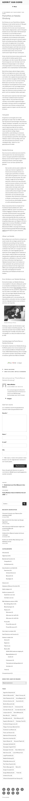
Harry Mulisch (19, 750)
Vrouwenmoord (6, 673)
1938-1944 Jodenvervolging (13, 651)
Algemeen (5, 555)
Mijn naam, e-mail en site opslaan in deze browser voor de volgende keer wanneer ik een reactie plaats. (14, 459)
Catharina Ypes (8, 707)
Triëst (5, 669)
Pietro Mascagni (8, 767)
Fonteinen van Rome (9, 729)
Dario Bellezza (18, 712)
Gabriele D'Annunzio (9, 735)
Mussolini (8, 576)
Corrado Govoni (20, 709)
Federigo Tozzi (20, 721)
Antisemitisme (10, 573)
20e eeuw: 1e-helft (11, 615)
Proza (5, 621)
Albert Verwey (20, 695)
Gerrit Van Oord (12, 2)
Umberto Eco (7, 775)
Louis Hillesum (18, 752)
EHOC (14, 715)
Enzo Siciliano (9, 371)
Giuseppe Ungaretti (9, 747)
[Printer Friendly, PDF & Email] (14, 363)
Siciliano (19, 287)
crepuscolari (7, 712)
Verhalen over (8, 597)
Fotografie (7, 561)
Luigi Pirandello (8, 755)
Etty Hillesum (19, 718)
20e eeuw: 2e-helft (11, 618)
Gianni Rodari (7, 741)
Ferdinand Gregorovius (10, 724)
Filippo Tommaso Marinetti (11, 727)
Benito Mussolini (8, 704)
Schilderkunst (8, 564)
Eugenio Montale (8, 721)
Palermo (6, 646)
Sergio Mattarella (8, 772)
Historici (4, 583)
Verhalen (8, 666)
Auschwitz (19, 701)
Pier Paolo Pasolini (9, 764)
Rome (5, 649)
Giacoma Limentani (9, 738)
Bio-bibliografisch (9, 604)
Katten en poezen (7, 592)
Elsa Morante (7, 718)
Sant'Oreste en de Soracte (9, 634)
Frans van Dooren (8, 732)
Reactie (5, 413)
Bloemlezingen (8, 607)
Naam (4, 434)
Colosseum (9, 660)
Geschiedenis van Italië (8, 568)
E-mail (4, 442)
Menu (15, 6)
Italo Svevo (7, 752)
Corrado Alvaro (8, 709)
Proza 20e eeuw (9, 369)
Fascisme (6, 570)
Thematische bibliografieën (13, 663)
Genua (6, 640)
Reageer (9, 398)
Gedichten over (8, 594)
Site (3, 450)
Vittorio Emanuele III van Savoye (12, 778)
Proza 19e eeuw (10, 624)
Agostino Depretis (9, 692)
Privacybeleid (5, 797)
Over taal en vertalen (8, 631)
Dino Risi (6, 715)
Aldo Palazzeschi (8, 698)
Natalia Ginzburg (20, 371)
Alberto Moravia (8, 695)
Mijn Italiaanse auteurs (8, 601)
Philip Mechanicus (9, 761)
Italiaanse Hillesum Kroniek (9, 586)
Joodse (10, 657)
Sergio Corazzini (8, 770)
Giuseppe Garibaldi (9, 744)
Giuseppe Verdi (8, 750)
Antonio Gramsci (8, 701)
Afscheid (4, 552)
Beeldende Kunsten (7, 559)
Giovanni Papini (19, 741)
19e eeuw (8, 612)
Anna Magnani (20, 698)
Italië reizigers (6, 589)
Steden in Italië (6, 637)
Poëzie (6, 610)
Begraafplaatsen (10, 654)
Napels (6, 643)
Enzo (15, 287)
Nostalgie (8, 579)
